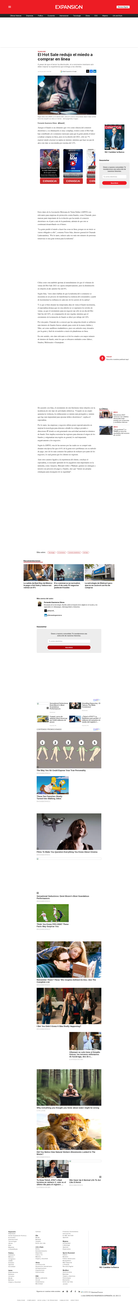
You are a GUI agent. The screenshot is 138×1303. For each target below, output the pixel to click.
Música (38, 1256)
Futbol (65, 1255)
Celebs (38, 1241)
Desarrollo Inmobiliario (44, 1266)
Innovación (67, 1233)
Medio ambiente (41, 1278)
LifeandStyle (13, 1249)
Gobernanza (40, 1282)
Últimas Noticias (15, 16)
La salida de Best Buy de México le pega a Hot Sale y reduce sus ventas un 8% (38, 585)
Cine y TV (39, 1255)
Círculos (11, 1276)
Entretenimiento (41, 1251)
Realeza (11, 1274)
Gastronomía (67, 1272)
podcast (109, 356)
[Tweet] (87, 71)
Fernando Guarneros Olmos (54, 602)
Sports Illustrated (69, 1253)
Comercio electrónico (74, 552)
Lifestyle (66, 1264)
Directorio (75, 1300)
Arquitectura (40, 1270)
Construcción (40, 1264)
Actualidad (66, 1243)
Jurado (65, 1284)
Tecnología (77, 16)
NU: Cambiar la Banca (114, 152)
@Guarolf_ (61, 123)
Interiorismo (40, 1272)
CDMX (10, 1261)
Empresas (29, 16)
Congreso (11, 1259)
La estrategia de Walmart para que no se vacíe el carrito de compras (98, 585)
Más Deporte (67, 1262)
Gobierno (11, 1255)
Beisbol (65, 1256)
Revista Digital (123, 7)
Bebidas (66, 1274)
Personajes (67, 1278)
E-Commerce (61, 552)
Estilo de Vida (68, 1282)
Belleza (11, 1280)
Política (40, 16)
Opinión (11, 1264)
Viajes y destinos (69, 1276)
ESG (96, 16)
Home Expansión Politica (17, 1235)
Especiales (67, 1249)
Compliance (31, 1300)
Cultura (38, 1231)
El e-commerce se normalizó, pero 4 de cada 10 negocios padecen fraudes (67, 585)
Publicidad (21, 1300)
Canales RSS (64, 1300)
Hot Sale (85, 552)
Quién (10, 1270)
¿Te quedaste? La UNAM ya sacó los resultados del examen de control (121, 432)
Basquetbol (67, 1260)
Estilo (38, 1249)
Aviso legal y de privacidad (48, 1300)
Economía (51, 16)
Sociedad (11, 1266)
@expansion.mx (71, 1291)
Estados (11, 1262)
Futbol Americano (69, 1258)
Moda (10, 1278)
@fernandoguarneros (54, 615)
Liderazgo (66, 1245)
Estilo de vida (41, 1243)
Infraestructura (41, 1268)
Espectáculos (13, 1272)
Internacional (63, 16)
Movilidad (39, 1284)
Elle (37, 1235)
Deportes (39, 1253)
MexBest (66, 1270)
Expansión (12, 1232)
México (115, 412)
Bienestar (66, 1280)
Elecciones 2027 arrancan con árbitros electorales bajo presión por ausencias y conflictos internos (121, 418)
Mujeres (105, 16)
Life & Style (39, 1247)
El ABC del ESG (68, 1235)
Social (38, 1280)
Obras (87, 16)
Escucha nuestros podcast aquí (117, 359)
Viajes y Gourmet (14, 1282)
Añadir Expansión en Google (69, 71)
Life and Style (117, 16)
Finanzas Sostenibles (70, 1231)
